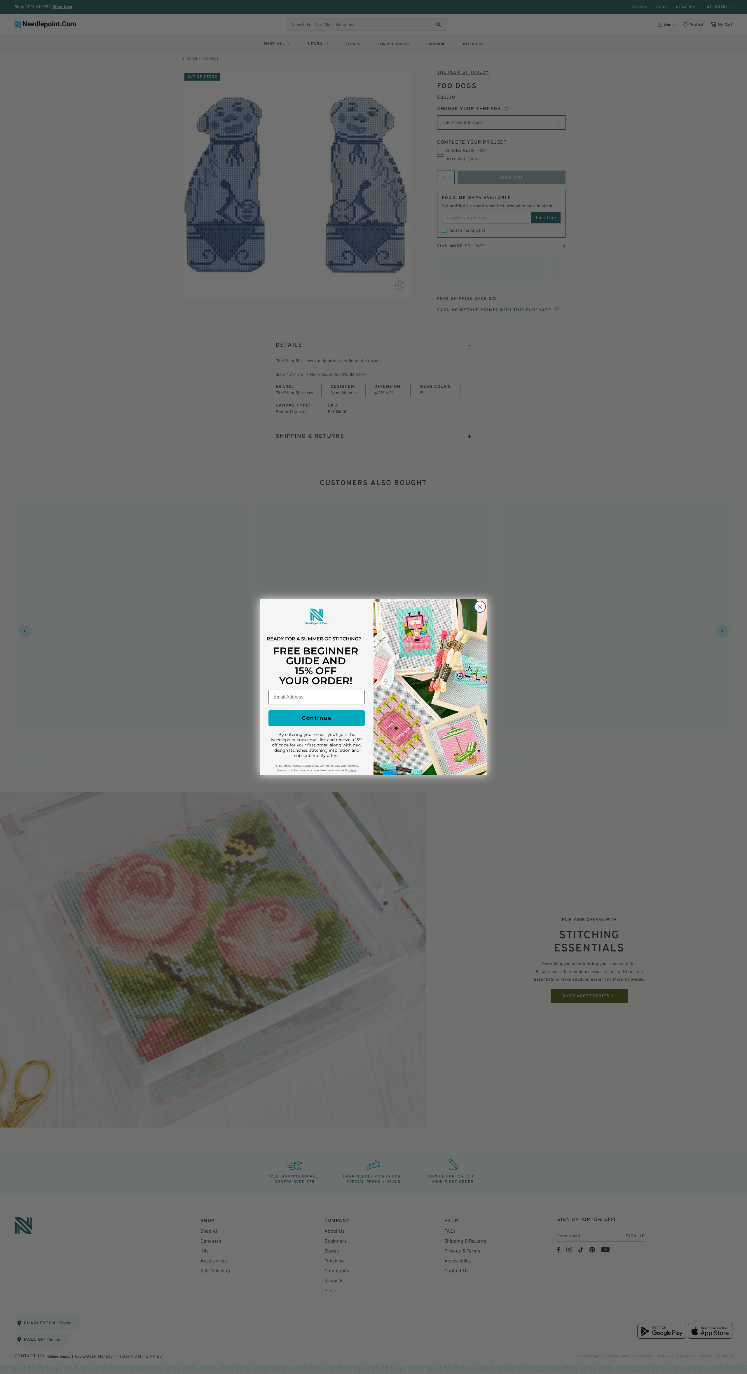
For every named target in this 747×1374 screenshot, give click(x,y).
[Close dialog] (480, 607)
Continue (317, 718)
